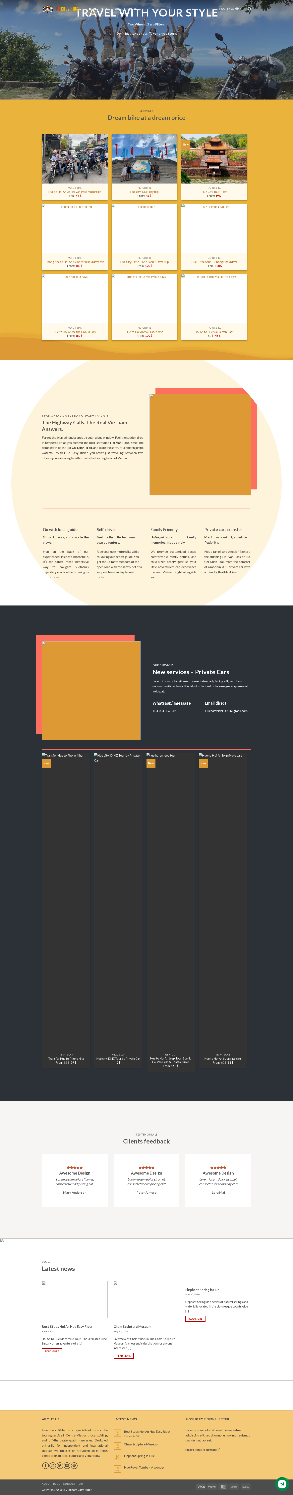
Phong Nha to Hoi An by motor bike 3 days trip (74, 262)
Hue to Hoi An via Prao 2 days (144, 332)
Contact (69, 1483)
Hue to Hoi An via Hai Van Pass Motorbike (74, 191)
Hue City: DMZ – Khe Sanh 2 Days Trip (144, 262)
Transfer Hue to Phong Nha (66, 1058)
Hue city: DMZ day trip (144, 191)
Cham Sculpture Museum (132, 1327)
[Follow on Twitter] (60, 1465)
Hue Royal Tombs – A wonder (144, 1467)
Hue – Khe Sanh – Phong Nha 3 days (214, 262)
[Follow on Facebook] (45, 1465)
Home (92, 9)
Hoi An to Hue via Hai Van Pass (214, 332)
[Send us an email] (67, 1465)
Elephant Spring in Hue (202, 1290)
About (120, 9)
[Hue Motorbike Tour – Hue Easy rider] (62, 9)
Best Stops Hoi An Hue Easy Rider (67, 1327)
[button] (230, 9)
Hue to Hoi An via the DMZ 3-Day (75, 332)
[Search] (249, 9)
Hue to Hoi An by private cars (223, 1058)
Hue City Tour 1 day (214, 191)
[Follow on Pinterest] (74, 1465)
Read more (52, 1351)
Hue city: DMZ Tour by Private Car (118, 1058)
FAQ (80, 1483)
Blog (133, 9)
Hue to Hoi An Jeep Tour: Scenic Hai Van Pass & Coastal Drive (170, 1060)
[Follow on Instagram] (52, 1465)
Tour (104, 9)
